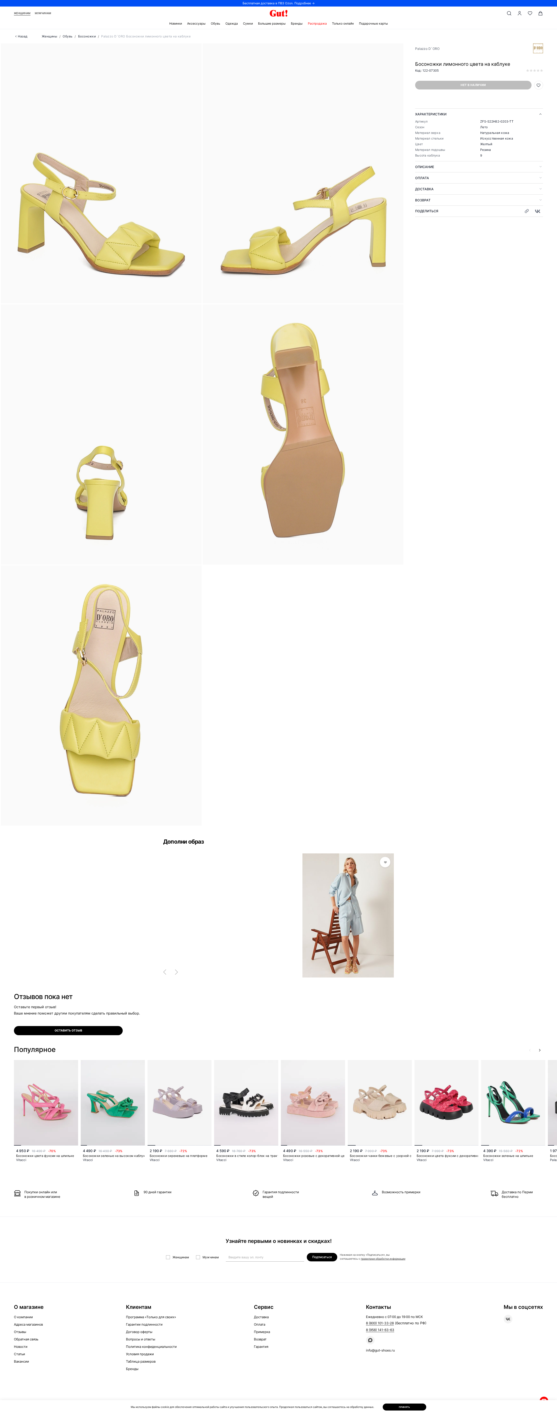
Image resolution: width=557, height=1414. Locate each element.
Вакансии (21, 1361)
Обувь (215, 23)
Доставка (424, 189)
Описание (424, 167)
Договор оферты (139, 1332)
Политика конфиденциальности (151, 1347)
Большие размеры (272, 23)
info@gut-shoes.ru (380, 1350)
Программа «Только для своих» (151, 1317)
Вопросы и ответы (140, 1339)
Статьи (19, 1354)
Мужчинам (43, 13)
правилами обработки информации (383, 1258)
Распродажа (317, 23)
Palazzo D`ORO (427, 49)
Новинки (175, 23)
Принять (404, 1407)
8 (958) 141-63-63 (380, 1330)
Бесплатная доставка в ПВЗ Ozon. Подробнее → (279, 3)
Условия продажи (140, 1354)
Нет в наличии (473, 85)
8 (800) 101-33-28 (380, 1323)
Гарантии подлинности (144, 1324)
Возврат (423, 200)
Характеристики (430, 114)
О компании (23, 1317)
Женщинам (22, 13)
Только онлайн (343, 23)
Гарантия (261, 1347)
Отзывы (20, 1332)
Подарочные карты (373, 23)
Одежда (231, 23)
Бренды (297, 23)
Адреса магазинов (28, 1324)
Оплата (422, 178)
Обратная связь (26, 1339)
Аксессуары (196, 23)
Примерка (262, 1332)
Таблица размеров (141, 1361)
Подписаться (322, 1257)
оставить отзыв (68, 1030)
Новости (20, 1347)
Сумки (248, 23)
